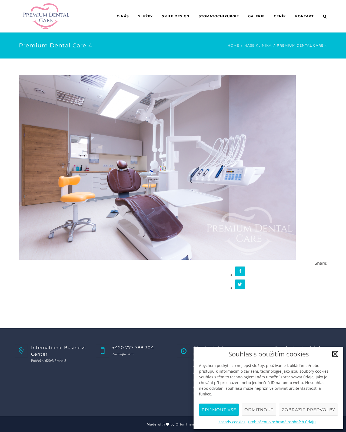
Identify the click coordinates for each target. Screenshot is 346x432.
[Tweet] (240, 284)
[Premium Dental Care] (157, 167)
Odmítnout (259, 409)
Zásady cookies (231, 421)
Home (233, 45)
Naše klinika (258, 45)
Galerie (256, 16)
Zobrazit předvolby (308, 409)
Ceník (280, 16)
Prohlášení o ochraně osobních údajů (282, 421)
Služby (145, 16)
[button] (335, 354)
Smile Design (175, 16)
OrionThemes (187, 424)
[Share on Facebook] (240, 271)
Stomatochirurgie (219, 16)
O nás (123, 16)
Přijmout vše (219, 409)
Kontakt (304, 16)
